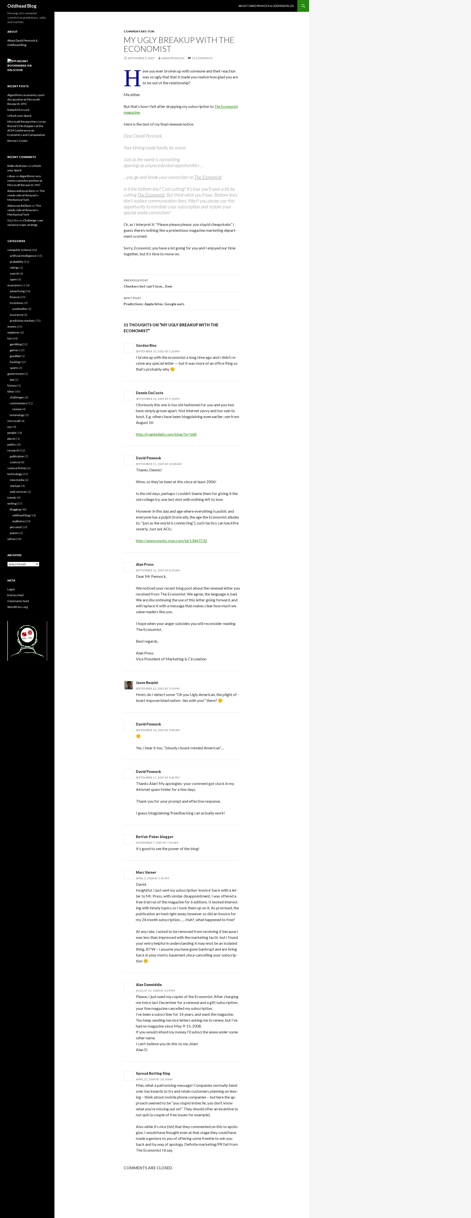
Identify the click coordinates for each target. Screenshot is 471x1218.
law (12, 379)
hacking (15, 362)
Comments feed (18, 601)
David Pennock (172, 58)
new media (17, 480)
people (11, 433)
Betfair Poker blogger (154, 837)
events (11, 326)
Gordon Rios (146, 345)
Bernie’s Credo (17, 141)
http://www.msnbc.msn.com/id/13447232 (171, 540)
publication (17, 456)
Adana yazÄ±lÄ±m (19, 205)
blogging (15, 509)
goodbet (15, 356)
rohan (11, 176)
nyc (9, 427)
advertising (17, 291)
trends (11, 497)
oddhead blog (21, 515)
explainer (13, 332)
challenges (17, 397)
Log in (11, 589)
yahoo (11, 539)
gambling (16, 344)
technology (14, 474)
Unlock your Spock (19, 115)
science (15, 462)
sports (14, 368)
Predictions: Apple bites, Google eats (154, 301)
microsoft (13, 421)
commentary (135, 31)
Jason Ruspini (147, 683)
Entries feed (15, 595)
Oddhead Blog (22, 6)
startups (15, 486)
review (16, 409)
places (11, 438)
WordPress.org (17, 607)
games (14, 350)
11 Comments (202, 58)
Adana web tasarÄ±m (21, 191)
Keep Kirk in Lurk (18, 110)
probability (16, 261)
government (15, 374)
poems (14, 533)
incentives (17, 303)
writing (11, 503)
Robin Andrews (17, 166)
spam (13, 279)
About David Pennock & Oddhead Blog (266, 5)
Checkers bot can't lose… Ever (148, 283)
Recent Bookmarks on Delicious (19, 65)
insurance (16, 315)
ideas (10, 391)
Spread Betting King (153, 1073)
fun (151, 31)
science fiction (16, 468)
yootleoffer (19, 309)
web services (18, 491)
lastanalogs (17, 415)
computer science (19, 250)
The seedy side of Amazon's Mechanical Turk (26, 195)
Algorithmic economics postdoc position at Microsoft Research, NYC (26, 99)
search (14, 273)
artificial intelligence (23, 256)
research (13, 450)
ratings (14, 267)
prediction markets (22, 320)
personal (15, 527)
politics (12, 444)
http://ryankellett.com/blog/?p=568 (166, 434)
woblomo (18, 521)
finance (15, 297)
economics (14, 285)
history (12, 385)
